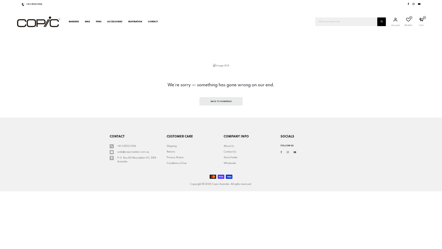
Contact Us (230, 152)
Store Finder (231, 157)
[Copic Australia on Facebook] (408, 4)
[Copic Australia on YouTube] (419, 4)
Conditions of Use (177, 163)
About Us (229, 146)
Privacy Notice (175, 157)
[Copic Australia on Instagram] (413, 4)
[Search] (381, 21)
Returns (171, 152)
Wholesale (230, 163)
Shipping (172, 146)
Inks (87, 22)
